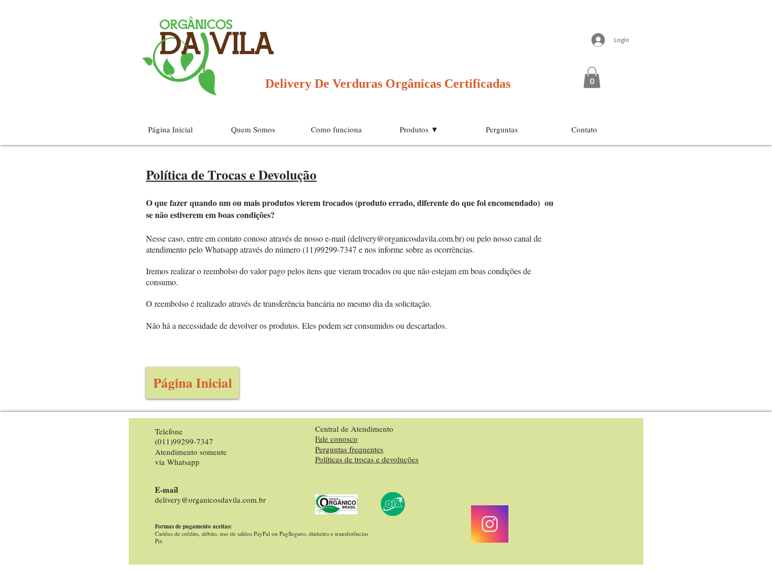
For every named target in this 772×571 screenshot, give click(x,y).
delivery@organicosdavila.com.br (406, 238)
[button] (592, 77)
